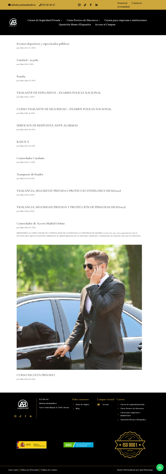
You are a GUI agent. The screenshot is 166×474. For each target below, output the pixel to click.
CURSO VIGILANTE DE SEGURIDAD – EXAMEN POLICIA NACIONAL (64, 109)
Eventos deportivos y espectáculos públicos (43, 44)
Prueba (21, 76)
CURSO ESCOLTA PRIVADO (36, 375)
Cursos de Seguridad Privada (43, 20)
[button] (160, 467)
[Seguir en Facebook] (90, 4)
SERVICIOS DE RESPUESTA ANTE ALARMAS (47, 125)
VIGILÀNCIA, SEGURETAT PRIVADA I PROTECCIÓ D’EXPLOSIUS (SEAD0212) (69, 191)
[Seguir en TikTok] (85, 4)
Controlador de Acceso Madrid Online (41, 223)
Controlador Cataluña (30, 158)
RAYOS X (23, 142)
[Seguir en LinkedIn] (96, 4)
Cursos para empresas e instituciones (125, 20)
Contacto (136, 3)
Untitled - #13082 (27, 60)
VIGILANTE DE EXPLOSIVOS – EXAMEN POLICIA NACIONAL (59, 93)
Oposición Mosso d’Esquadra (75, 24)
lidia (22, 48)
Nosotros (122, 3)
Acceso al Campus (105, 24)
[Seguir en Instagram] (79, 4)
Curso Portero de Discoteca (82, 20)
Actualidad (123, 7)
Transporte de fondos (30, 174)
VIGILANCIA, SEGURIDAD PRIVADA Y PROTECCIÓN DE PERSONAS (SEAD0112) (71, 207)
